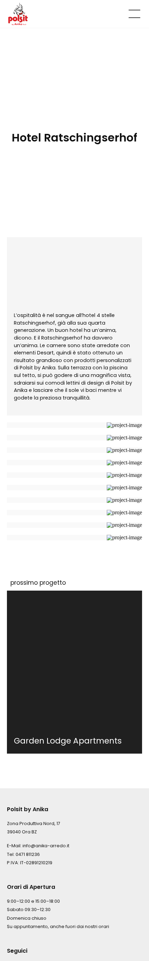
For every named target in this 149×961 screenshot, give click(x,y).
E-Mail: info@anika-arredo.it (38, 846)
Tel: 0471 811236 (23, 854)
